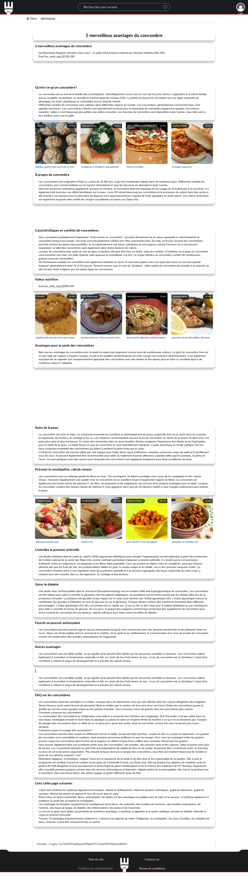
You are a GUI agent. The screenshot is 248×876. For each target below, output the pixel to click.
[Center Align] (166, 5)
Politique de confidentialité (95, 868)
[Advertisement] (124, 73)
